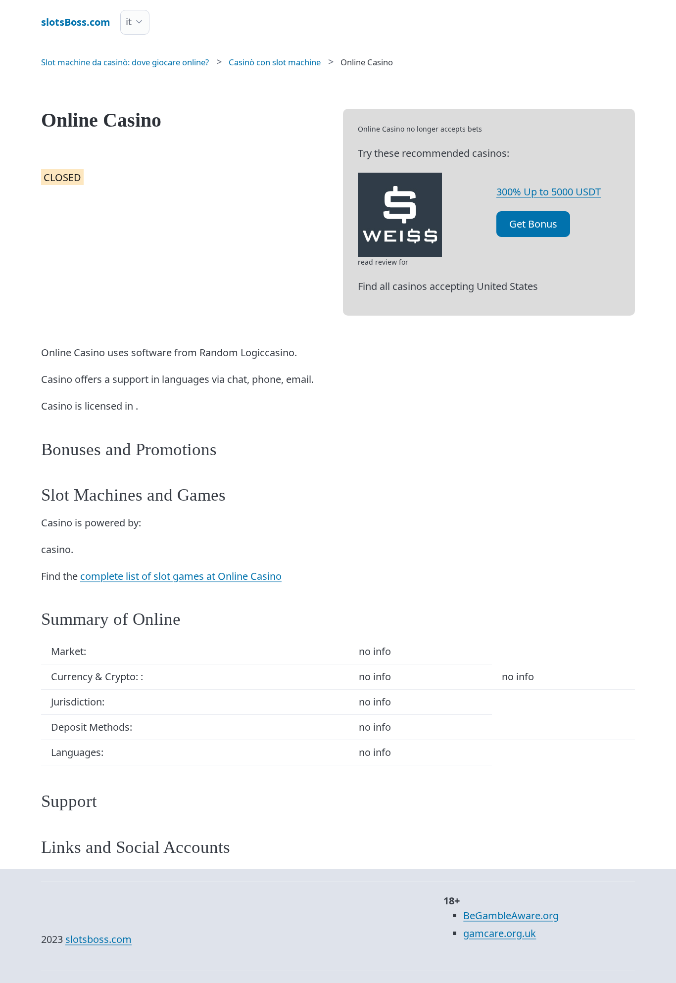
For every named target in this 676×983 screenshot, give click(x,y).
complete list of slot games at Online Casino (181, 576)
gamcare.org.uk (499, 933)
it (129, 21)
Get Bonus (533, 224)
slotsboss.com (98, 939)
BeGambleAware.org (511, 915)
